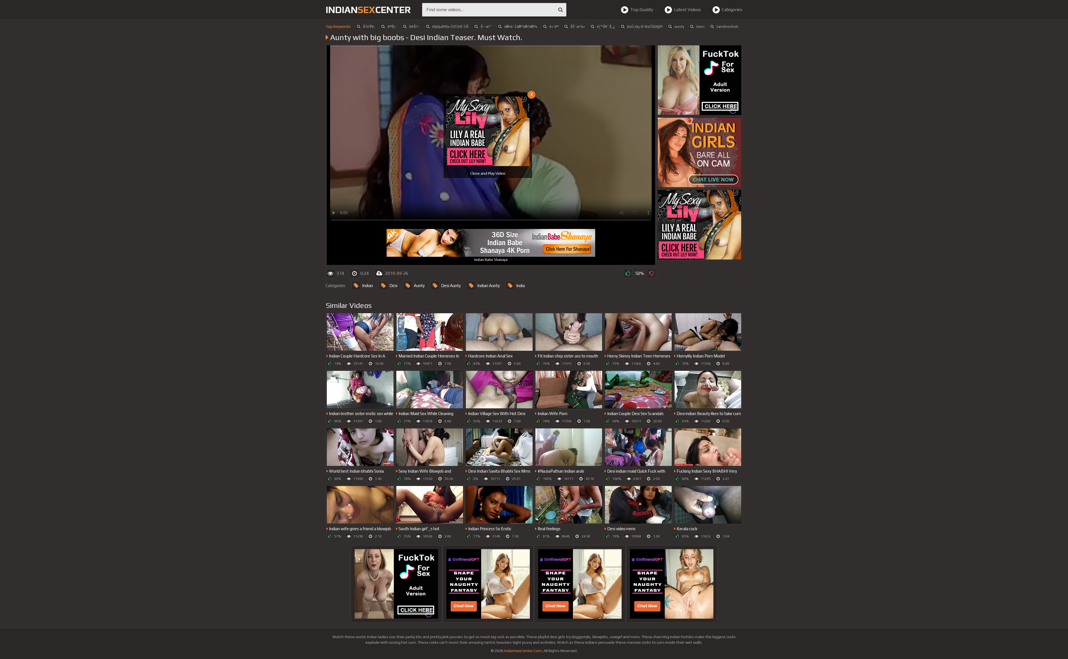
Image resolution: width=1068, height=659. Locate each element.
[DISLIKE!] (651, 273)
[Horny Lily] (699, 225)
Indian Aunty (488, 285)
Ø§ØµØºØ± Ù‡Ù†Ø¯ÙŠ (450, 26)
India (520, 285)
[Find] (560, 9)
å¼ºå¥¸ (369, 26)
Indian (367, 285)
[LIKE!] (627, 273)
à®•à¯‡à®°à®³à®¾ (520, 26)
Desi (393, 285)
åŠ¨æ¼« (577, 26)
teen (700, 26)
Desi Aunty (451, 285)
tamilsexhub (727, 26)
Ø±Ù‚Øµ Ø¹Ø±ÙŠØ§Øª (644, 26)
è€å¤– (414, 26)
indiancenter (368, 9)
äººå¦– (392, 26)
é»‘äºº (553, 26)
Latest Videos (687, 9)
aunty (679, 26)
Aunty (419, 285)
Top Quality (641, 9)
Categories (732, 9)
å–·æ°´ (486, 26)
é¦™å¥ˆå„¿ (606, 26)
